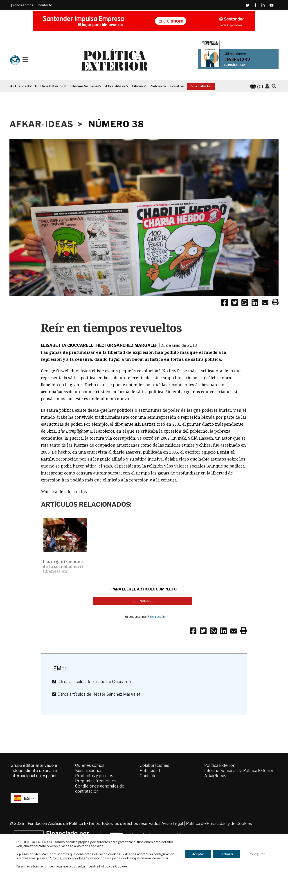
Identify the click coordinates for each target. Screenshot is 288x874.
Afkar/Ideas (215, 775)
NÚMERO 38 (116, 124)
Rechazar (226, 854)
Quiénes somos (21, 5)
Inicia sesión (157, 616)
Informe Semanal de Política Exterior (238, 770)
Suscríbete (201, 86)
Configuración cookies (69, 858)
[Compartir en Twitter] (234, 303)
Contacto (45, 5)
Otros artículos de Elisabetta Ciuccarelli (93, 681)
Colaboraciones (154, 765)
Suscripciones (88, 770)
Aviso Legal (172, 823)
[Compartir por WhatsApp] (244, 303)
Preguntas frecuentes (95, 781)
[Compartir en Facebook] (224, 303)
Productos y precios (94, 775)
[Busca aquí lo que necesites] (274, 86)
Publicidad (150, 770)
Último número (235, 54)
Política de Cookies (113, 866)
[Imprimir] (275, 303)
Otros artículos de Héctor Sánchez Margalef (98, 694)
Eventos (177, 86)
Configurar (257, 854)
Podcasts (157, 86)
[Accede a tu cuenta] (267, 86)
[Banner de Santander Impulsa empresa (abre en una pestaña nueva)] (144, 21)
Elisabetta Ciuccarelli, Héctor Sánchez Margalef (99, 345)
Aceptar (198, 854)
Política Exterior (219, 765)
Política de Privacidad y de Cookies (219, 823)
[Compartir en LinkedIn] (255, 303)
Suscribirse (143, 601)
